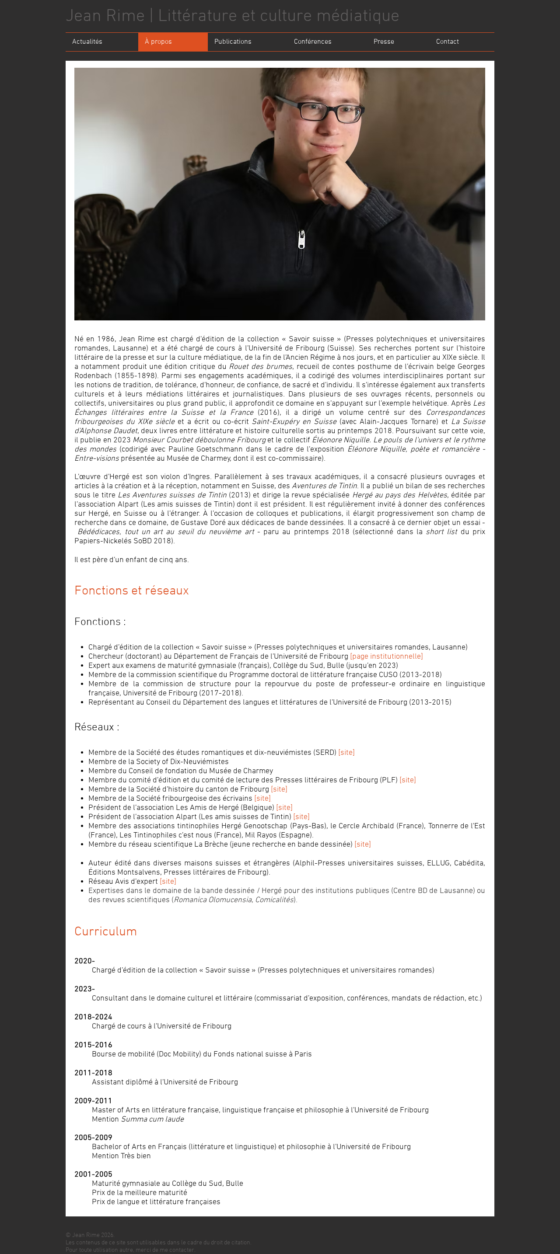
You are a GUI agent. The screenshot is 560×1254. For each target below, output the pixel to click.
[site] (346, 752)
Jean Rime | (112, 16)
